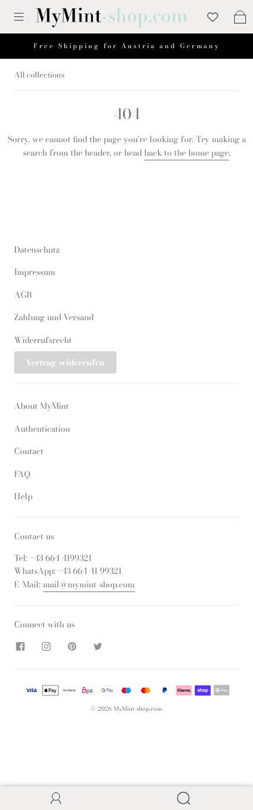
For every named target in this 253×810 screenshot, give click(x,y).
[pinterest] (72, 647)
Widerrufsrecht (43, 340)
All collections (39, 74)
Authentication (42, 428)
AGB (23, 294)
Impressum (34, 271)
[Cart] (240, 17)
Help (23, 496)
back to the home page (186, 152)
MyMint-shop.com (138, 708)
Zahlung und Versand (54, 317)
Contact (29, 451)
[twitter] (98, 647)
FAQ (22, 474)
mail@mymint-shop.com (89, 584)
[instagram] (46, 647)
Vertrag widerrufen (65, 362)
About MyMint (41, 405)
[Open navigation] (27, 17)
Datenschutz (37, 249)
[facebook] (20, 647)
